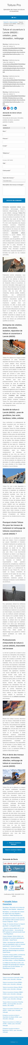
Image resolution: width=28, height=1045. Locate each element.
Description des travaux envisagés (13, 185)
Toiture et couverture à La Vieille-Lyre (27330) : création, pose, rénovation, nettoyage (12, 1023)
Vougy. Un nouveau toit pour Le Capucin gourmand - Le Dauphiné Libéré (14, 925)
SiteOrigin (13, 1042)
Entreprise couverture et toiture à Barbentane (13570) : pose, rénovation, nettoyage (12, 1030)
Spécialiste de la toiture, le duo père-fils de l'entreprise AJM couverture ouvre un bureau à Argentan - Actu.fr (14, 919)
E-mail (5, 146)
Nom (4, 131)
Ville (4, 163)
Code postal (7, 170)
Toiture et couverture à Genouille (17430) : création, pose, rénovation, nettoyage (13, 978)
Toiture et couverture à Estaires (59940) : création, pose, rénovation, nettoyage (13, 993)
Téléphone (6, 153)
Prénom (5, 138)
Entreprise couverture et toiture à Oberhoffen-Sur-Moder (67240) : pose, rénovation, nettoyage (12, 1017)
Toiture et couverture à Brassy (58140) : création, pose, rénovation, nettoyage (13, 988)
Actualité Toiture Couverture (10, 902)
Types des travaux (8, 178)
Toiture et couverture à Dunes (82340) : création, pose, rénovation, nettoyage (13, 983)
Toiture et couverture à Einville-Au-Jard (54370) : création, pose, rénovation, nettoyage (12, 1010)
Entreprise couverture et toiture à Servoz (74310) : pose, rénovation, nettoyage (13, 998)
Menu (15, 17)
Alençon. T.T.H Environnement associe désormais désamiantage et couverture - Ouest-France (14, 950)
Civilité (5, 125)
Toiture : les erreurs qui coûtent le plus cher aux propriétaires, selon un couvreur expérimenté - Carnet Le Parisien (14, 944)
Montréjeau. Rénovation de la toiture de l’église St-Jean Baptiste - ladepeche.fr (13, 908)
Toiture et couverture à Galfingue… (14, 843)
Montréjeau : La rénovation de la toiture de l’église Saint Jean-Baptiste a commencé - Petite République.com (13, 913)
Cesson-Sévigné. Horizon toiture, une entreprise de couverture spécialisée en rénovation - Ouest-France (13, 938)
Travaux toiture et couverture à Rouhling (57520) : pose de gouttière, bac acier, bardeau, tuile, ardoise (13, 1003)
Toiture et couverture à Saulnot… (14, 850)
